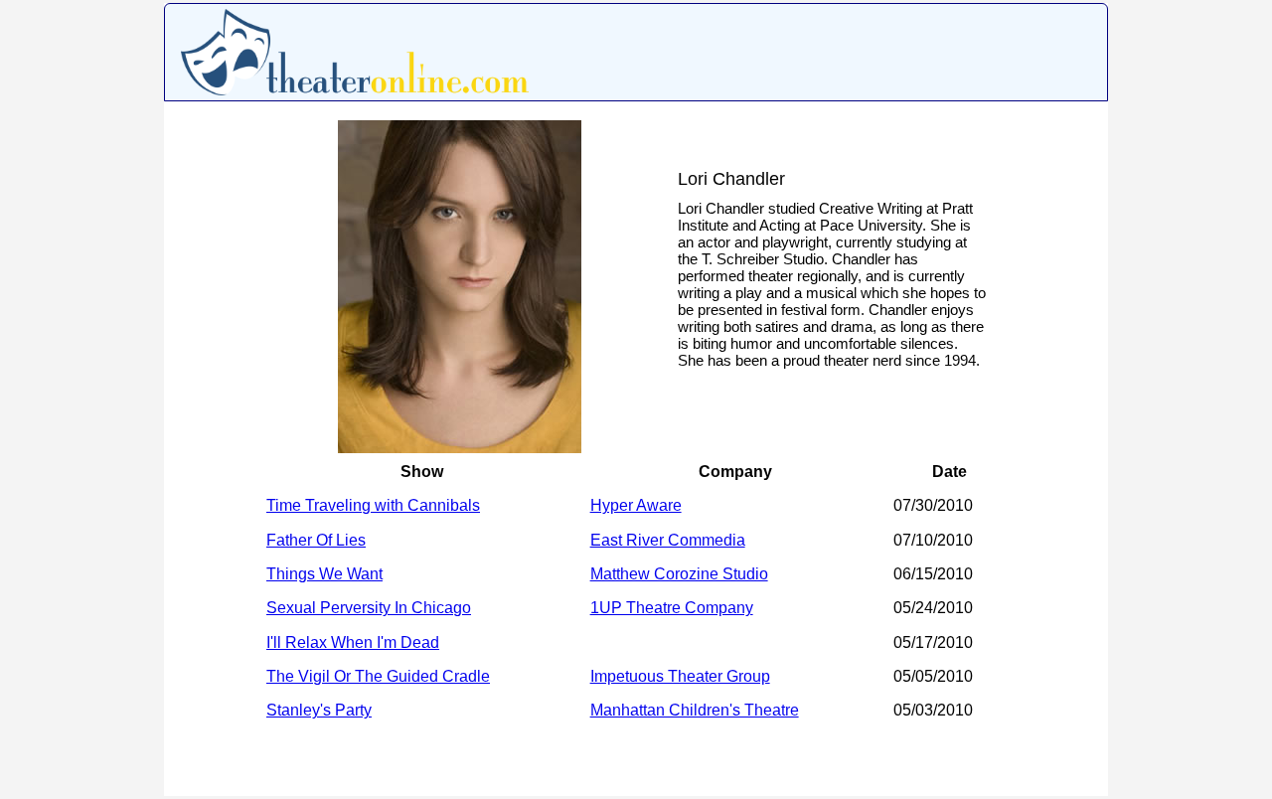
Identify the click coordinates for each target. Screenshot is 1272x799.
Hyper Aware (636, 505)
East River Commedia (667, 540)
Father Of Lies (316, 540)
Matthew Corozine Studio (679, 573)
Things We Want (324, 573)
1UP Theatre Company (671, 607)
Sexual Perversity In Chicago (368, 607)
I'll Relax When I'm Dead (352, 642)
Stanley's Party (319, 710)
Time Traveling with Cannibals (373, 505)
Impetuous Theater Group (680, 676)
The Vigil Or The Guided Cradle (378, 676)
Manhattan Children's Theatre (694, 710)
